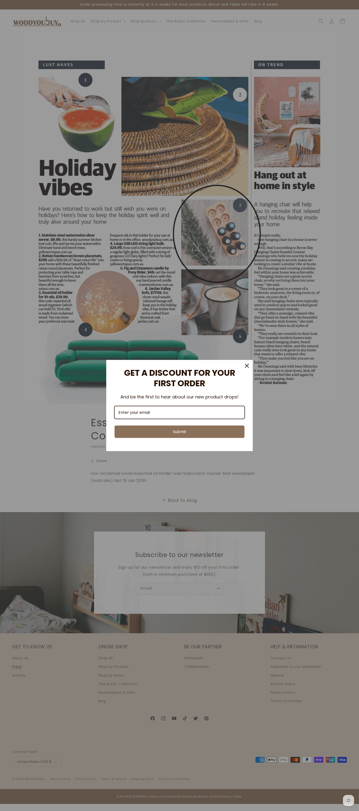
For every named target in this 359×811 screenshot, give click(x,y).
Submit (179, 432)
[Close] (247, 366)
